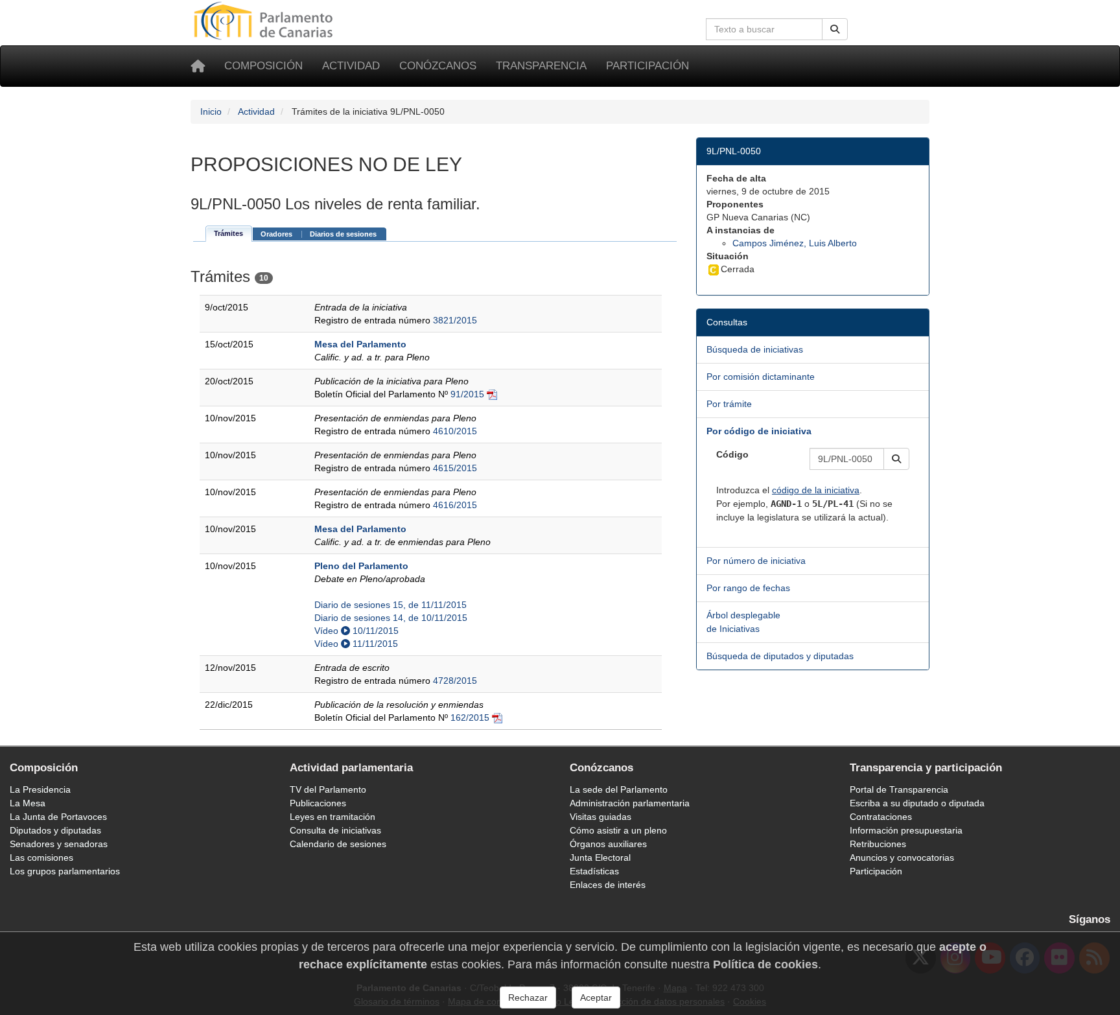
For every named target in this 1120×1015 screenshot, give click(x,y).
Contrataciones (881, 816)
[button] (896, 459)
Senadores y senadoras (59, 844)
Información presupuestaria (906, 830)
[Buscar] (835, 29)
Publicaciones (318, 803)
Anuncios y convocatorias (902, 857)
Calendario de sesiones (338, 844)
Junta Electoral (600, 857)
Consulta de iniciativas (335, 830)
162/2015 (469, 717)
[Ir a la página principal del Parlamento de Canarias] (265, 20)
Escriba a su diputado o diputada (917, 803)
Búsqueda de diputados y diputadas (780, 656)
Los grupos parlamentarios (65, 871)
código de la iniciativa (815, 490)
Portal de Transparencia (899, 789)
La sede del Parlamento (619, 789)
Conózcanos (437, 66)
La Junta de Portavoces (58, 816)
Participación (647, 66)
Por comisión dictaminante (760, 376)
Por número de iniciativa (756, 560)
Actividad (351, 66)
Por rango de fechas (748, 588)
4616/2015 (455, 505)
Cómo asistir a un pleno (618, 830)
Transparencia (541, 66)
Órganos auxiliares (608, 844)
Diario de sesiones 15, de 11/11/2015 (390, 605)
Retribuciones (878, 844)
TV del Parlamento (328, 789)
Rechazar (528, 997)
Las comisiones (41, 857)
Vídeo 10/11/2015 (356, 630)
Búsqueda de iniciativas (754, 349)
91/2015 (467, 394)
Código (732, 454)
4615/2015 (455, 468)
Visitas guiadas (600, 816)
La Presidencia (40, 789)
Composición (263, 66)
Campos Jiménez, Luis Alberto (794, 243)
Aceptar (596, 997)
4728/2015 (455, 680)
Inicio (211, 111)
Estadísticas (594, 871)
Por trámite (729, 404)
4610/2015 (455, 431)
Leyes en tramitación (332, 816)
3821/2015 (455, 320)
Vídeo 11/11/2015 (356, 643)
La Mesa (27, 803)
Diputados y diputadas (55, 830)
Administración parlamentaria (630, 803)
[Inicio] (198, 66)
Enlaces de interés (608, 885)
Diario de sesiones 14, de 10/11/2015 (390, 617)
